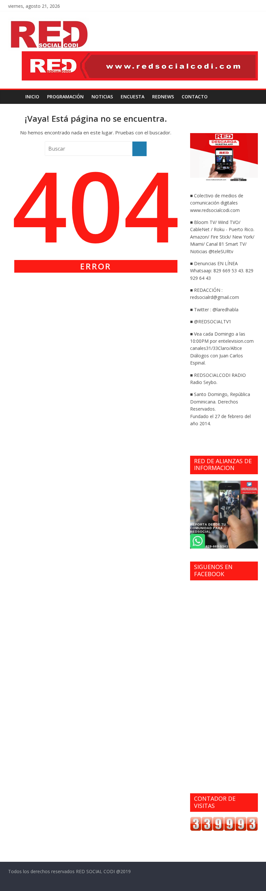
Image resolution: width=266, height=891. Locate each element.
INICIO (32, 96)
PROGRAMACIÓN (65, 96)
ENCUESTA (132, 96)
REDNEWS (163, 96)
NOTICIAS (102, 96)
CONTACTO (195, 96)
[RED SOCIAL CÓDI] (14, 97)
